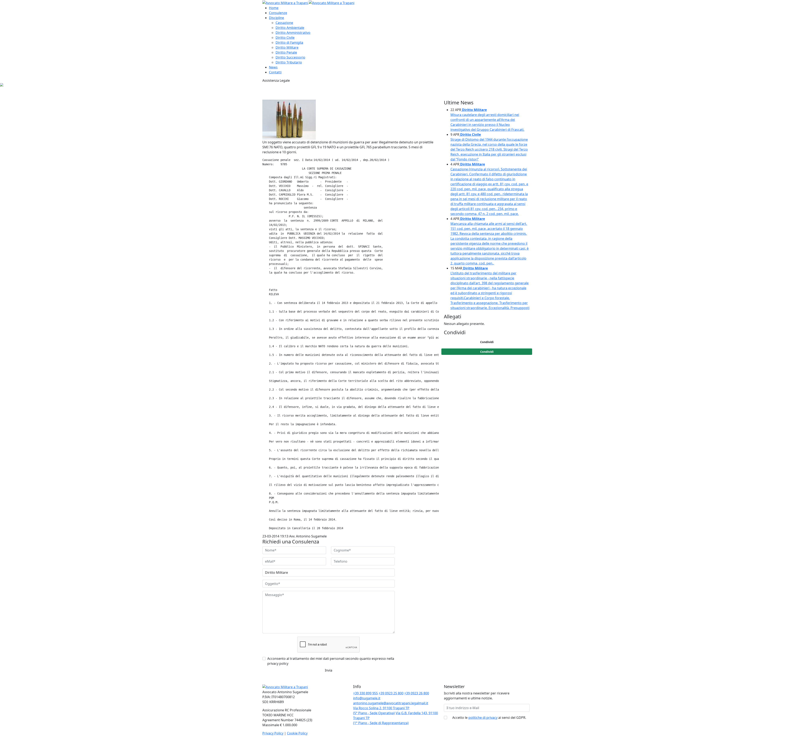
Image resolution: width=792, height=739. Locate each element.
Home (273, 8)
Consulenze (278, 13)
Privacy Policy (272, 733)
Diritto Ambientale (290, 27)
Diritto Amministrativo (293, 32)
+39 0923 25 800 (391, 693)
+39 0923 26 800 (416, 693)
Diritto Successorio (290, 57)
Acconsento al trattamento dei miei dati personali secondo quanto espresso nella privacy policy (330, 661)
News (273, 67)
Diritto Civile (285, 37)
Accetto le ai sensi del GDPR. (489, 717)
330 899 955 (299, 80)
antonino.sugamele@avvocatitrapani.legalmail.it (390, 703)
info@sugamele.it (366, 698)
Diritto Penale (286, 52)
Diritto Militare (287, 47)
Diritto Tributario (289, 62)
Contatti (275, 72)
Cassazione (284, 22)
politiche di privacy (482, 717)
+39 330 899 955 (365, 693)
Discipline (276, 17)
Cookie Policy (297, 733)
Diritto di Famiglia (289, 42)
